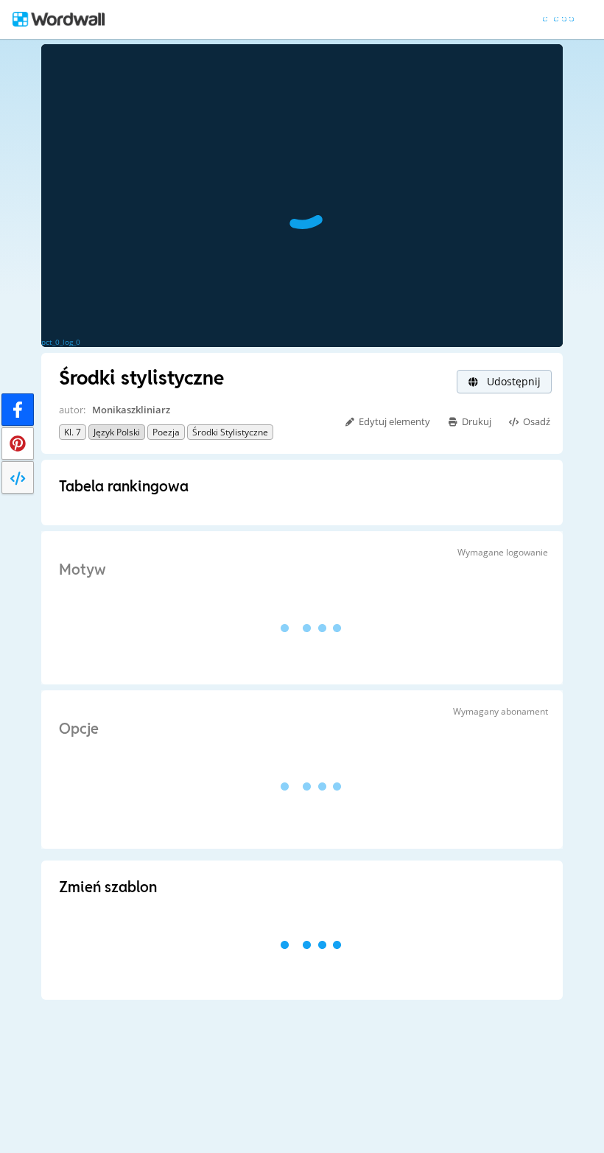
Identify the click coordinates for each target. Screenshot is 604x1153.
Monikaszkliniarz (131, 409)
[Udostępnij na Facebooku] (17, 409)
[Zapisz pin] (17, 443)
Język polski (117, 432)
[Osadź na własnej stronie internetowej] (17, 477)
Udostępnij (512, 381)
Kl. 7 (72, 432)
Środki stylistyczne (230, 432)
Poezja (166, 432)
